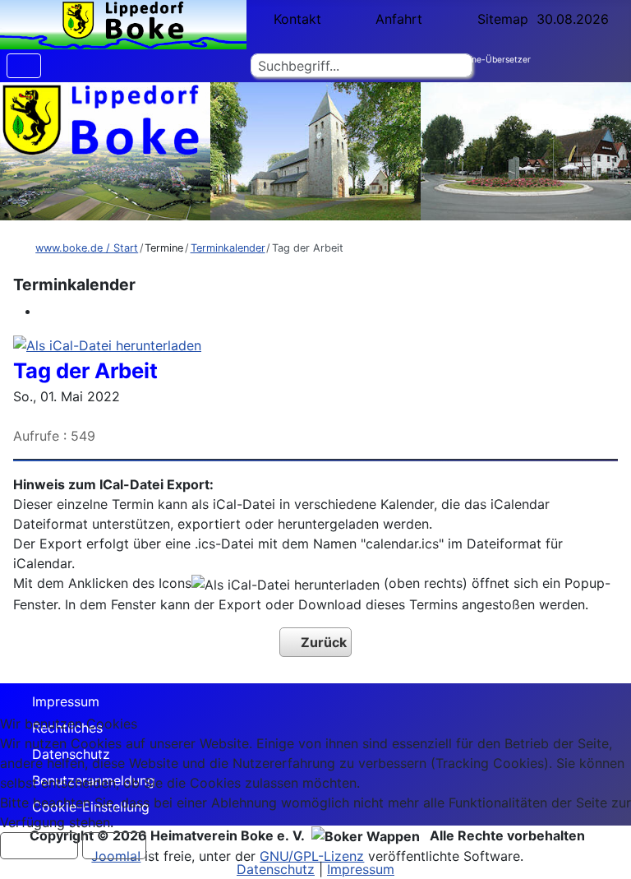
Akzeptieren (39, 846)
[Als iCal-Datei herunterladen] (107, 343)
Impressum (65, 701)
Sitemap (502, 18)
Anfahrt (398, 18)
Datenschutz (276, 869)
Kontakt (297, 18)
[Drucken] (44, 311)
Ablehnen (114, 846)
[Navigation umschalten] (24, 65)
